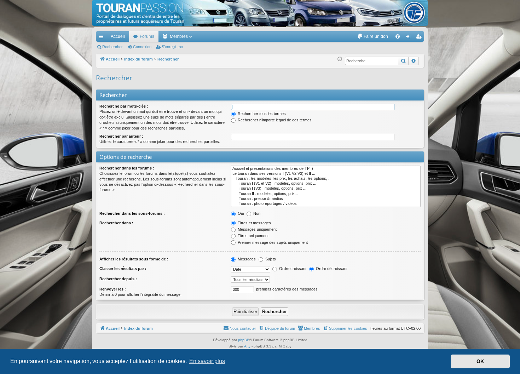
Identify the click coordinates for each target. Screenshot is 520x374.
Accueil (118, 36)
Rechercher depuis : (118, 279)
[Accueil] (260, 13)
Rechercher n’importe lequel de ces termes (274, 120)
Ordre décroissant (331, 268)
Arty (247, 346)
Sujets (270, 259)
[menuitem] (372, 36)
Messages (246, 259)
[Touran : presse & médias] (326, 198)
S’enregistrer (173, 47)
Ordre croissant (292, 268)
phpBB (243, 340)
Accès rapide (102, 38)
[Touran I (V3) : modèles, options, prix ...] (326, 188)
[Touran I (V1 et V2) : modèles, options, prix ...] (326, 183)
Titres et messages (254, 223)
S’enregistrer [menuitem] (420, 38)
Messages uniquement (257, 229)
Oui (240, 213)
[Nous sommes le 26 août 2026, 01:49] (339, 59)
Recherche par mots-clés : (123, 106)
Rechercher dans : (116, 223)
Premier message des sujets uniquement (272, 242)
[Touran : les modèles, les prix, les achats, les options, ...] (326, 178)
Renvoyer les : (112, 289)
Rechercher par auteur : (121, 136)
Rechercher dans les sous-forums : (132, 213)
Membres (179, 36)
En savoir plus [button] (207, 361)
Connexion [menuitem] (410, 38)
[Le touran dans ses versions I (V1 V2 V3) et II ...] (326, 173)
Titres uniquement (252, 236)
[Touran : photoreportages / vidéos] (326, 203)
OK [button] (480, 361)
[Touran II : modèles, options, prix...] (326, 193)
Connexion (142, 47)
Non (256, 213)
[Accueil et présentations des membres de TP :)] (326, 168)
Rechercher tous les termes (261, 113)
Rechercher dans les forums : (126, 168)
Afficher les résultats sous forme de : (133, 259)
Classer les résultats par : (122, 268)
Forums (147, 36)
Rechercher (112, 47)
